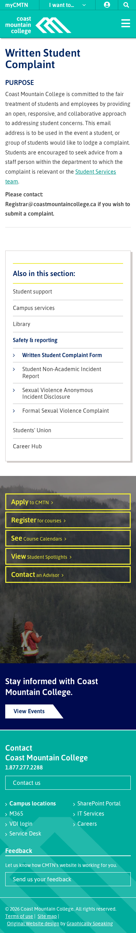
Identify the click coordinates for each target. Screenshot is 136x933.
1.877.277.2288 (24, 767)
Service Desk (25, 833)
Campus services (34, 308)
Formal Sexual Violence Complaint (65, 410)
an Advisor (35, 574)
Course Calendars (36, 538)
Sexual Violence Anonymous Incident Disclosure (57, 393)
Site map (47, 916)
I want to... (62, 4)
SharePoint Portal (99, 803)
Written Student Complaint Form (62, 355)
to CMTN (30, 501)
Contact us (26, 782)
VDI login (20, 823)
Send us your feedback (42, 879)
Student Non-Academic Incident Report (61, 372)
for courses (36, 519)
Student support (32, 291)
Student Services (68, 273)
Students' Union (32, 430)
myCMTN (16, 4)
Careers (87, 823)
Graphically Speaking (90, 923)
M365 (16, 813)
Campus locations (32, 803)
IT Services (90, 813)
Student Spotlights (39, 556)
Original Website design (33, 923)
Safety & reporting (35, 340)
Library (21, 324)
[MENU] (126, 22)
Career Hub (27, 446)
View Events (29, 711)
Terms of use (19, 916)
